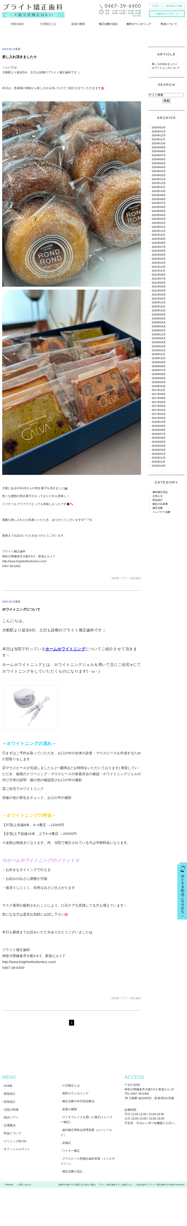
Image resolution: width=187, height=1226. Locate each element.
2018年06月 (159, 374)
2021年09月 (159, 274)
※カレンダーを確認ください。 (156, 1123)
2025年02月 (159, 127)
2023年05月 (159, 211)
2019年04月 (159, 338)
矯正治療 (157, 508)
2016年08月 (159, 430)
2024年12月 (159, 135)
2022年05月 (159, 254)
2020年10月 (159, 310)
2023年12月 (159, 183)
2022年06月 (159, 250)
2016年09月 (159, 426)
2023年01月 (159, 227)
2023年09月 (159, 195)
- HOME (7, 1085)
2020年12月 (159, 302)
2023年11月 (158, 187)
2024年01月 (159, 179)
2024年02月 (159, 175)
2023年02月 (159, 223)
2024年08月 (159, 151)
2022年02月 (159, 258)
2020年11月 (158, 306)
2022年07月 (159, 247)
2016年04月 (159, 446)
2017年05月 (159, 406)
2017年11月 (158, 390)
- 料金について (11, 1133)
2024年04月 (159, 167)
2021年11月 (158, 270)
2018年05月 (159, 378)
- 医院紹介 (9, 1093)
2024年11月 (158, 139)
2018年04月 (159, 382)
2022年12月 (159, 231)
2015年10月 (159, 465)
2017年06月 (159, 402)
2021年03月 (159, 294)
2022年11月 (158, 234)
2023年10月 (159, 191)
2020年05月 (159, 318)
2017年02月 (159, 418)
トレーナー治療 (161, 512)
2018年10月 (159, 358)
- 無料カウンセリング (75, 1093)
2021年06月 (159, 282)
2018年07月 (159, 370)
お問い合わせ (24, 1184)
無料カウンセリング (138, 23)
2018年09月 (159, 362)
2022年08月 (159, 243)
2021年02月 (159, 298)
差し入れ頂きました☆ (19, 57)
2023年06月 (159, 207)
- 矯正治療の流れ (72, 1171)
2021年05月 (159, 286)
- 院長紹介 (9, 1101)
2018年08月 (159, 366)
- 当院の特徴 (10, 1109)
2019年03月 (159, 342)
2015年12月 (159, 457)
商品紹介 (157, 500)
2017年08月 (159, 398)
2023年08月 (159, 199)
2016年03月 (159, 450)
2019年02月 (159, 346)
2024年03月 (159, 171)
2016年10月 (159, 422)
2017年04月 (159, 410)
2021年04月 (159, 290)
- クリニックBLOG (14, 1141)
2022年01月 (159, 262)
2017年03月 (159, 414)
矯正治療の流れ (108, 23)
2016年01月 (159, 454)
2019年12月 (159, 334)
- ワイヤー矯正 (70, 1150)
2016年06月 (159, 437)
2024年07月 (159, 155)
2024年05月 (159, 163)
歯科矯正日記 (160, 492)
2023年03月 (159, 219)
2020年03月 (159, 326)
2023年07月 (159, 203)
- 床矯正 (66, 1142)
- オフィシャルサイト (16, 1149)
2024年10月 (159, 143)
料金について (169, 23)
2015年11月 (158, 461)
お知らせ (157, 496)
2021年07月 (159, 278)
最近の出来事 (160, 504)
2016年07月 (159, 434)
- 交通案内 (9, 1125)
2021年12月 (159, 266)
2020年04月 (159, 322)
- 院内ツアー (10, 1117)
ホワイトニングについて (21, 609)
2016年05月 (159, 441)
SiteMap (9, 1184)
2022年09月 (159, 239)
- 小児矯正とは (70, 1085)
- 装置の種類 (69, 1109)
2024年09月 (159, 147)
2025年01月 (159, 131)
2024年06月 (159, 159)
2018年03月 (159, 386)
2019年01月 (159, 350)
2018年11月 (158, 354)
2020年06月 (159, 314)
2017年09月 (159, 394)
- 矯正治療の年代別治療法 (77, 1101)
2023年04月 (159, 215)
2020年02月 (159, 330)
